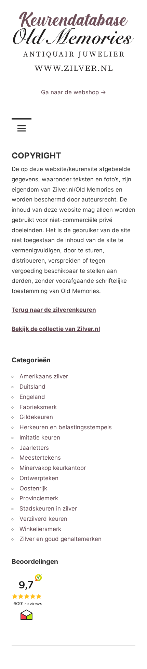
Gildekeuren (36, 417)
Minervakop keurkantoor (52, 467)
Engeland (32, 396)
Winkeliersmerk (40, 529)
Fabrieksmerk (38, 407)
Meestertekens (40, 457)
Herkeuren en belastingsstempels (65, 427)
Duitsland (32, 386)
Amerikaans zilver (43, 376)
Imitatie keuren (39, 437)
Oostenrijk (33, 488)
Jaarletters (34, 447)
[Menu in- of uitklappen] (21, 128)
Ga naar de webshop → (73, 92)
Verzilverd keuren (43, 518)
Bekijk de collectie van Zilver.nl (56, 328)
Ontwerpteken (38, 478)
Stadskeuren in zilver (48, 508)
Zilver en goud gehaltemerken (60, 538)
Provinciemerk (38, 498)
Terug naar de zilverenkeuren (54, 309)
